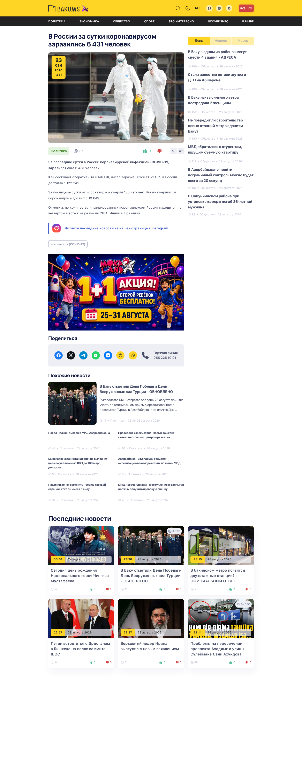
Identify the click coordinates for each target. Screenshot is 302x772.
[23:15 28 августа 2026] (221, 545)
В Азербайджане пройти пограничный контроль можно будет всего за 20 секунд (221, 175)
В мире (248, 21)
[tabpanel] (221, 133)
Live (249, 8)
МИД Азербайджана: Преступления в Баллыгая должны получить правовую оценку (151, 487)
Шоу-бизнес (218, 21)
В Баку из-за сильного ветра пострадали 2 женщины (213, 100)
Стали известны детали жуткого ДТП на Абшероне (217, 77)
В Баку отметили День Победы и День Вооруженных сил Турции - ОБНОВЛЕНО (151, 575)
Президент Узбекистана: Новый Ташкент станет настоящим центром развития (146, 435)
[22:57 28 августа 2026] (81, 618)
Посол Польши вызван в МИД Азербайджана (79, 433)
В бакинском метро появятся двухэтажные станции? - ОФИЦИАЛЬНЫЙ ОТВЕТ (217, 575)
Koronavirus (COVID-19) (68, 244)
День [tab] (199, 41)
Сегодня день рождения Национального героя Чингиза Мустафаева (80, 575)
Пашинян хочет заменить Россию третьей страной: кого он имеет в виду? (77, 487)
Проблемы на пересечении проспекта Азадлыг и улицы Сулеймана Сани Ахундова (217, 648)
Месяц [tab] (243, 41)
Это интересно (181, 21)
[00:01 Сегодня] (81, 545)
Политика (56, 21)
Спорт (149, 21)
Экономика (89, 21)
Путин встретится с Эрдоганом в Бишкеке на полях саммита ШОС (80, 648)
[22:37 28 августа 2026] (151, 618)
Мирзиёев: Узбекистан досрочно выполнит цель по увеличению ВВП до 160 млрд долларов (77, 463)
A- (173, 151)
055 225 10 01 (164, 358)
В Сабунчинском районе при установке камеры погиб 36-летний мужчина (220, 201)
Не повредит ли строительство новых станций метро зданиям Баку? (215, 125)
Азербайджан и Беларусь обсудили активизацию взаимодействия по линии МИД (149, 461)
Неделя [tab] (221, 41)
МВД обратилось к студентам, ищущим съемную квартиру (215, 149)
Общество (121, 21)
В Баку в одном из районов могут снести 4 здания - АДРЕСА (217, 54)
